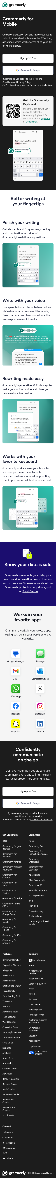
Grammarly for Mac (11, 862)
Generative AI (35, 885)
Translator (7, 1001)
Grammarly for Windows (9, 855)
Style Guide (7, 1042)
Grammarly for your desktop (12, 847)
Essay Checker (9, 991)
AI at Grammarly (37, 880)
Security (33, 1036)
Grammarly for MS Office (11, 905)
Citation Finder (9, 1068)
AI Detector (8, 975)
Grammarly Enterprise (34, 860)
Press (31, 989)
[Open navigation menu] (51, 4)
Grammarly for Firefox (9, 892)
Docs (4, 841)
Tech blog (33, 906)
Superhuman (38, 960)
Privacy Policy (23, 82)
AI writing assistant (38, 890)
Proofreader (8, 1115)
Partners (33, 999)
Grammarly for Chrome (9, 876)
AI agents (7, 970)
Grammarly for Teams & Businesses (38, 852)
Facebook (10, 1143)
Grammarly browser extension (12, 868)
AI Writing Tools (10, 1011)
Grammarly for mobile (9, 921)
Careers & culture (37, 984)
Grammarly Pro (36, 846)
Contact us (7, 1137)
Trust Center (30, 591)
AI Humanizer (9, 980)
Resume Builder (10, 1084)
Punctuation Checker (8, 1101)
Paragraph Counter (11, 1032)
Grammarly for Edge (12, 898)
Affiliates (33, 994)
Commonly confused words (39, 923)
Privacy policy (35, 1009)
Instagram (10, 1148)
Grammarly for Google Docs (9, 913)
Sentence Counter (11, 1037)
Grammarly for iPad (11, 935)
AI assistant (34, 875)
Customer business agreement (38, 1021)
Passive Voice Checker (8, 1109)
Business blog (35, 916)
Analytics (6, 1053)
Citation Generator (11, 986)
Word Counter (9, 1022)
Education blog (36, 911)
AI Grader (7, 1073)
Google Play (31, 122)
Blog (31, 901)
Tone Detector (9, 1017)
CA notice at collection (34, 1029)
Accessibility (34, 1041)
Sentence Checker (11, 1094)
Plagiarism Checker (11, 965)
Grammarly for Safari (9, 884)
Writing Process (36, 895)
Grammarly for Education (36, 868)
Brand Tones (8, 1058)
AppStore (45, 118)
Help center (8, 1132)
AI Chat (6, 1006)
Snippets (6, 1048)
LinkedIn (9, 1158)
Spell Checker (9, 1089)
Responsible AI (36, 978)
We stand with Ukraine (35, 972)
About (32, 965)
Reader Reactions (10, 1079)
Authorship (7, 1063)
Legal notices (35, 1046)
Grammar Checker (11, 960)
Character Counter (11, 1027)
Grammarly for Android (9, 941)
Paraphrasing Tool (11, 996)
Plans (31, 841)
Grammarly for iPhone (9, 928)
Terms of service (36, 1015)
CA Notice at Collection (41, 85)
